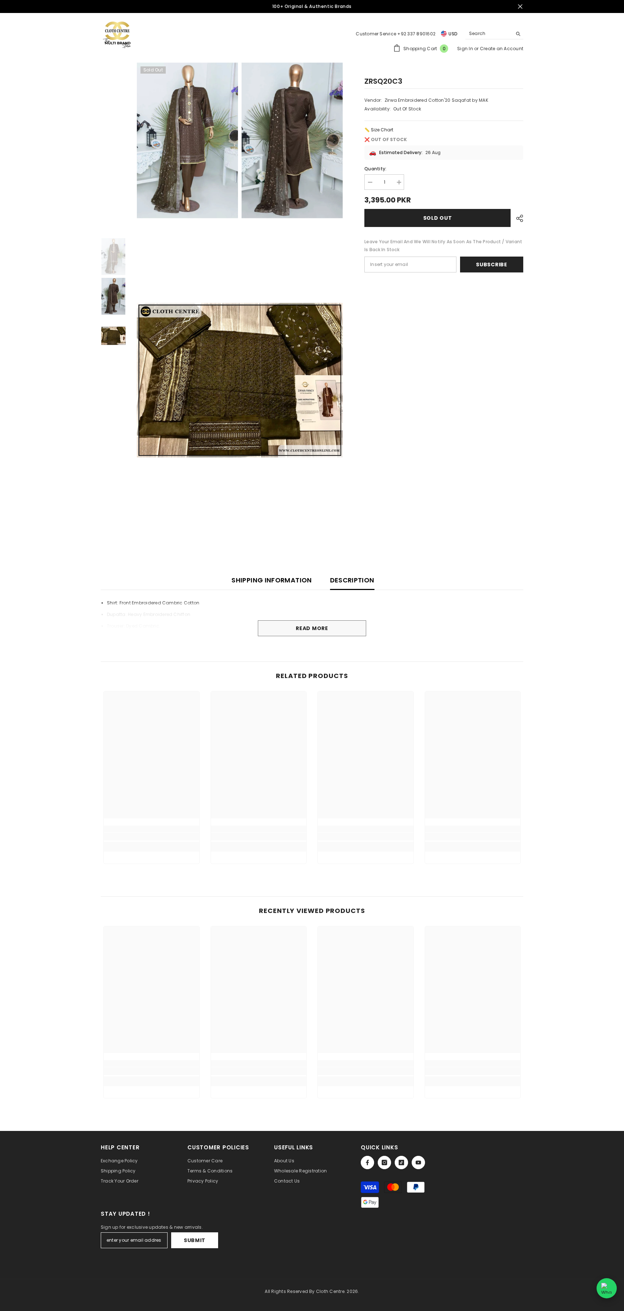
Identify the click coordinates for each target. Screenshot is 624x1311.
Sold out (437, 218)
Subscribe (491, 264)
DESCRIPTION (352, 580)
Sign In (465, 48)
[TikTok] (401, 1162)
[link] (151, 836)
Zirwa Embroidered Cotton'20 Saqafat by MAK (436, 100)
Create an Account (501, 48)
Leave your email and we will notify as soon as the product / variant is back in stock (443, 246)
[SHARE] (517, 218)
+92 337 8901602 (416, 34)
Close (520, 7)
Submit (194, 1240)
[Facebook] (367, 1162)
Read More (312, 628)
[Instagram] (384, 1162)
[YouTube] (418, 1162)
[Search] (494, 33)
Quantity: (375, 169)
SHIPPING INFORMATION (271, 580)
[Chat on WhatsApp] (607, 1288)
